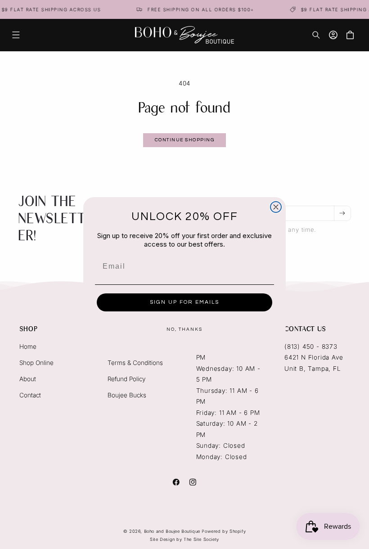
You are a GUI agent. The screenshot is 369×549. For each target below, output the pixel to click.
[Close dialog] (275, 207)
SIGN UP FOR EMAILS (184, 302)
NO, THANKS (184, 329)
